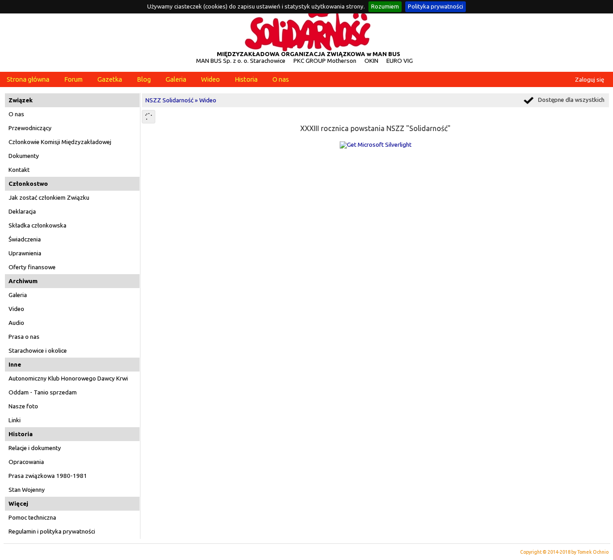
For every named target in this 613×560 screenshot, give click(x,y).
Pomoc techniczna (32, 517)
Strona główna (28, 79)
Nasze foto (23, 406)
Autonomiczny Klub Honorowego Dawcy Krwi (68, 378)
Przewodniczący (30, 128)
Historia (246, 79)
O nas (280, 79)
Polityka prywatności (435, 6)
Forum (73, 79)
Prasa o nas (24, 336)
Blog (144, 79)
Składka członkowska (37, 225)
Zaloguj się (589, 79)
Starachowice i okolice (38, 350)
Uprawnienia (25, 253)
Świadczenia (25, 239)
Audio (16, 322)
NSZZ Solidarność (169, 100)
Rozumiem (385, 6)
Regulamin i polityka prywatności (52, 531)
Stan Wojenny (27, 489)
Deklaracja (22, 211)
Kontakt (19, 169)
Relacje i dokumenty (35, 448)
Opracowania (26, 462)
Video (16, 309)
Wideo (210, 79)
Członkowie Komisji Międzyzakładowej (60, 142)
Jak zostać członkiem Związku (49, 197)
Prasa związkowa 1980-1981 (48, 475)
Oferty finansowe (32, 267)
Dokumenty (24, 156)
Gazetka (109, 79)
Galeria (176, 79)
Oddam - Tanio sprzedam (43, 392)
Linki (15, 420)
